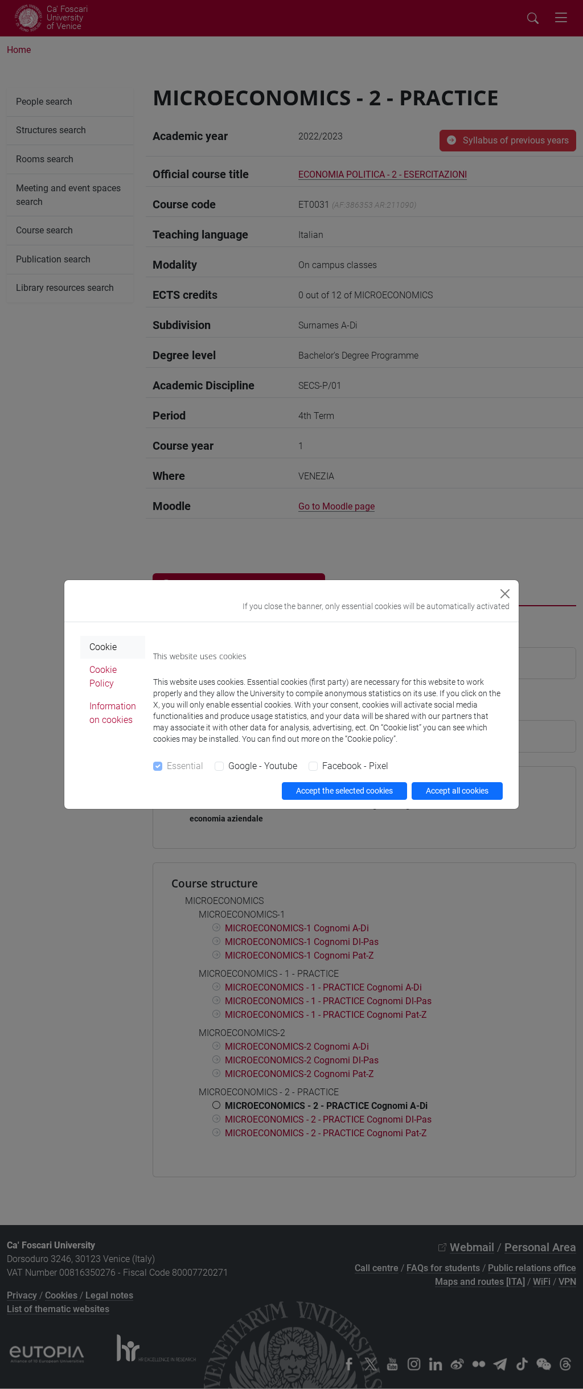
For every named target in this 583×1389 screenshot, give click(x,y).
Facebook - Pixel (355, 766)
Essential (185, 766)
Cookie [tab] (103, 647)
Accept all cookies (457, 790)
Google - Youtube (262, 766)
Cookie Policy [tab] (103, 676)
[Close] (505, 594)
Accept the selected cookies (344, 790)
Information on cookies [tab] (112, 713)
